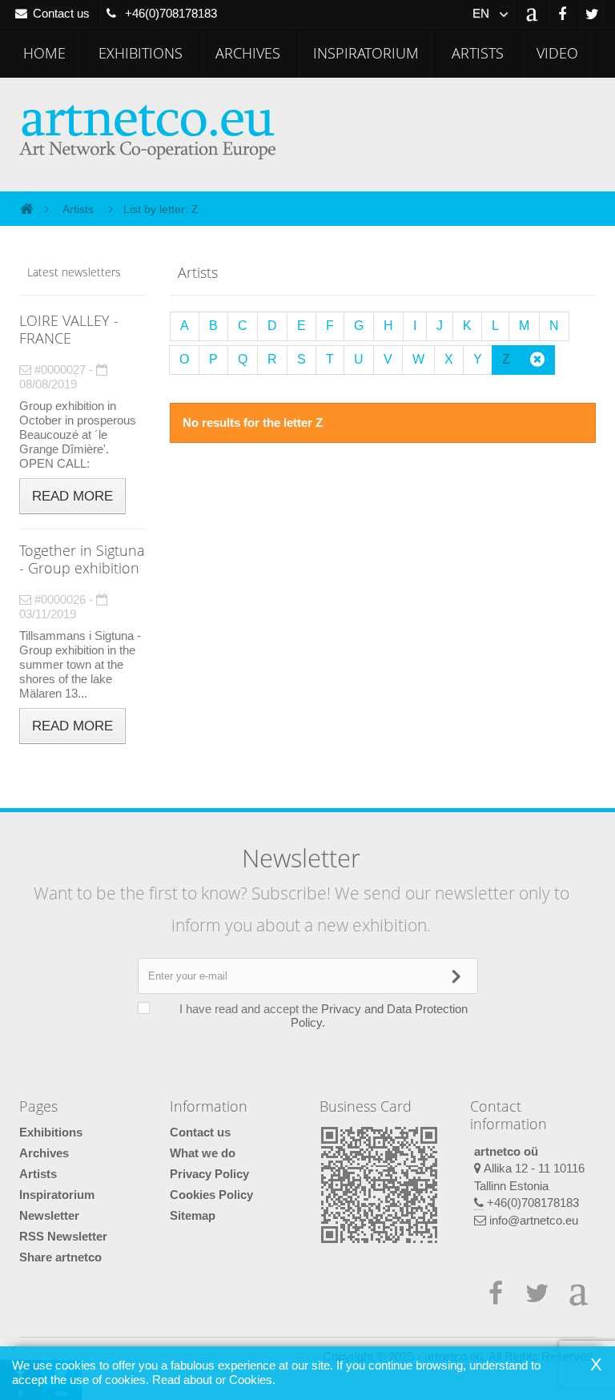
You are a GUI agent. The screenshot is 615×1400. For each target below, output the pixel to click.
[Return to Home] (26, 208)
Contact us (200, 1132)
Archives (247, 52)
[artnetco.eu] (157, 132)
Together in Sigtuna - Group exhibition (82, 559)
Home (44, 52)
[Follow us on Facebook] (562, 15)
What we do (202, 1153)
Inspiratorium (366, 52)
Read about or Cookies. (213, 1379)
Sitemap (192, 1215)
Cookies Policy (211, 1194)
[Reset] (537, 360)
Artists (478, 52)
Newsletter (49, 1215)
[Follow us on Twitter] (592, 15)
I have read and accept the (323, 1015)
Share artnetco (60, 1257)
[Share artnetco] (532, 15)
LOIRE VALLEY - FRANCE (69, 329)
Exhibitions (140, 52)
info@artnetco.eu (533, 1220)
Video (557, 52)
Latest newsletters (74, 272)
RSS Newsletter (63, 1236)
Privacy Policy (209, 1174)
